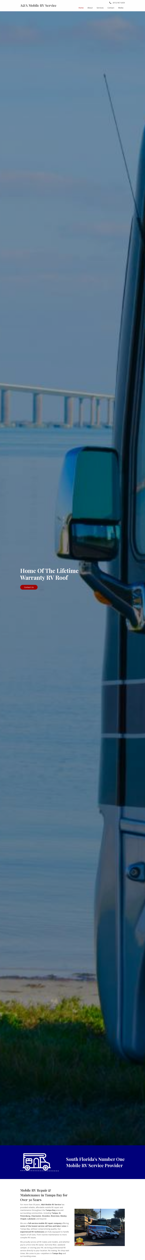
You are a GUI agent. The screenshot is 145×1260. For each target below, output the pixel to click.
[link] (81, 7)
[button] (29, 587)
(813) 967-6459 (119, 2)
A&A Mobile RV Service (38, 5)
